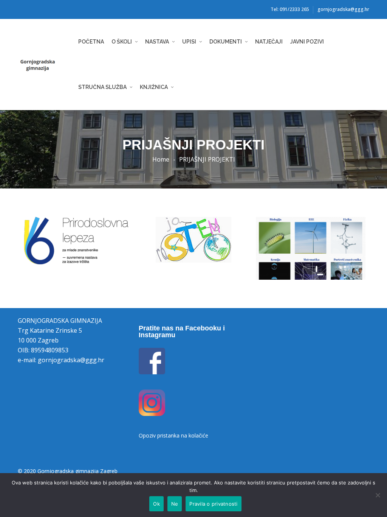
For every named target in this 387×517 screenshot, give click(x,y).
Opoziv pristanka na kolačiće (173, 435)
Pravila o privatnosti (213, 504)
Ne (174, 504)
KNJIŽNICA (154, 87)
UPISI (189, 42)
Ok (156, 504)
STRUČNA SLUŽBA (102, 87)
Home (160, 159)
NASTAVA (157, 42)
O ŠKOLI (121, 42)
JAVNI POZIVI (307, 42)
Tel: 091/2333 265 (290, 9)
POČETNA (91, 42)
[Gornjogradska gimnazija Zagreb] (46, 64)
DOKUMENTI (225, 42)
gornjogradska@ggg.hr (343, 9)
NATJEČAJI (269, 42)
